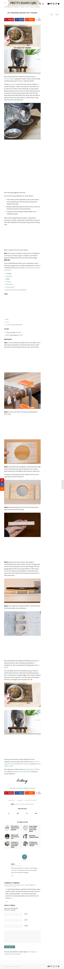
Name (26, 914)
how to (18, 804)
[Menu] (43, 4)
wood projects (29, 804)
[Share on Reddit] (2, 489)
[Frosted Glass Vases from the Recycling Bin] (62, 484)
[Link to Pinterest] (51, 4)
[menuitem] (39, 4)
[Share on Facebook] (8, 813)
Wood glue (9, 276)
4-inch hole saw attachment (14, 325)
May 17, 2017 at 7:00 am (10, 886)
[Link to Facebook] (56, 4)
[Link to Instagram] (53, 4)
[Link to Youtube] (48, 4)
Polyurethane (10, 287)
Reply (12, 875)
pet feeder (13, 84)
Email (26, 919)
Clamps (8, 282)
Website (26, 925)
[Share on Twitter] (17, 813)
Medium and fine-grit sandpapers (16, 290)
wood (23, 804)
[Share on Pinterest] (27, 813)
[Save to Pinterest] (2, 480)
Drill (7, 322)
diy (15, 804)
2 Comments (20, 800)
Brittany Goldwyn (31, 800)
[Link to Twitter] (58, 4)
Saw (7, 319)
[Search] (39, 4)
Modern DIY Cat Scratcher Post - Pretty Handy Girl (20, 885)
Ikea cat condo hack (24, 764)
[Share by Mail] (36, 813)
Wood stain (9, 284)
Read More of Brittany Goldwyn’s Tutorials (22, 788)
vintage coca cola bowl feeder (21, 771)
